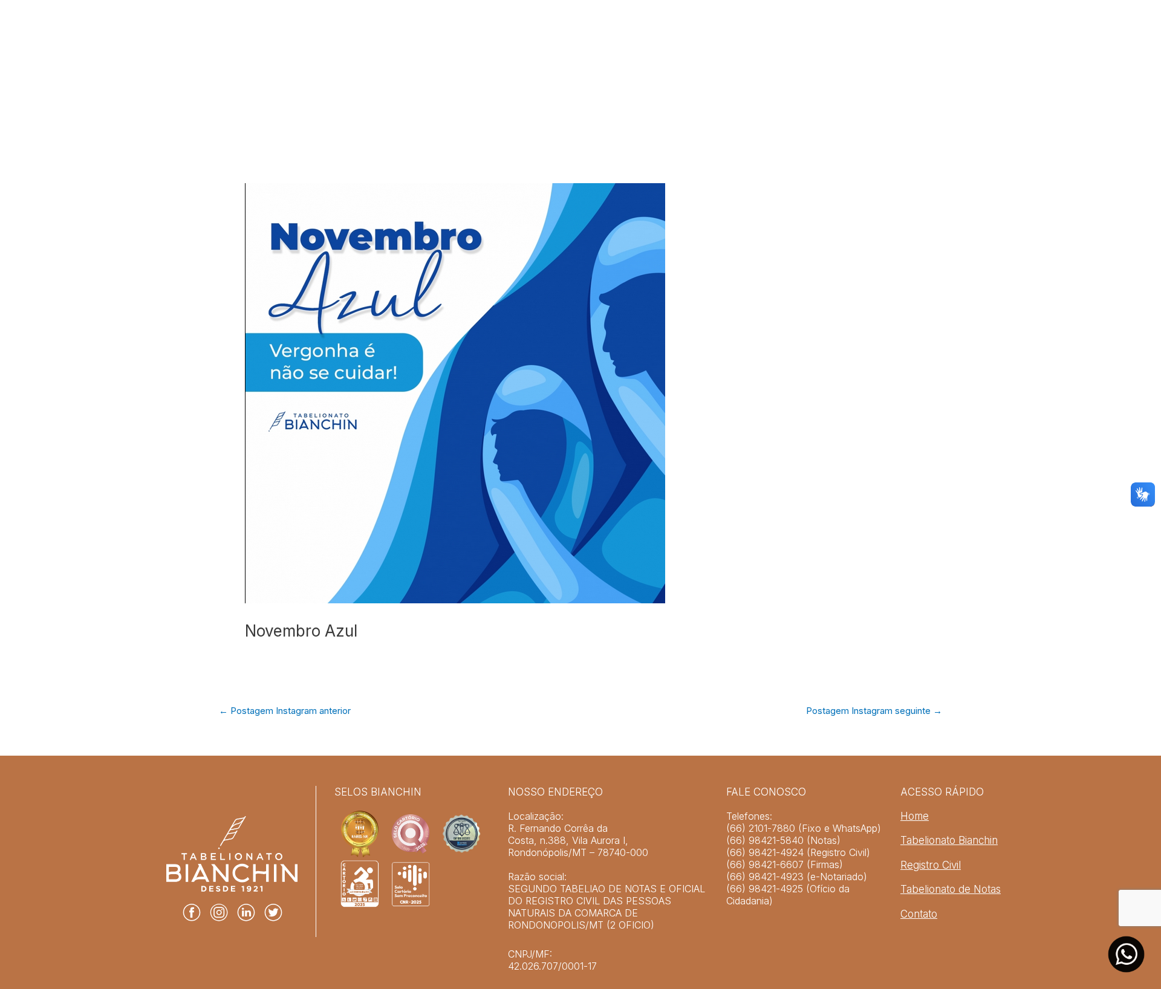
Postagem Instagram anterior (285, 710)
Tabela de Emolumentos (503, 77)
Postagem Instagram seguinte (874, 710)
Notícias (589, 77)
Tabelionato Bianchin (393, 77)
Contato (918, 914)
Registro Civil (652, 77)
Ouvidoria (1036, 77)
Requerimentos (858, 77)
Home (319, 77)
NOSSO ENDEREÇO (555, 792)
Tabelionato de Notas (753, 77)
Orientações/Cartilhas (953, 77)
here (517, 864)
